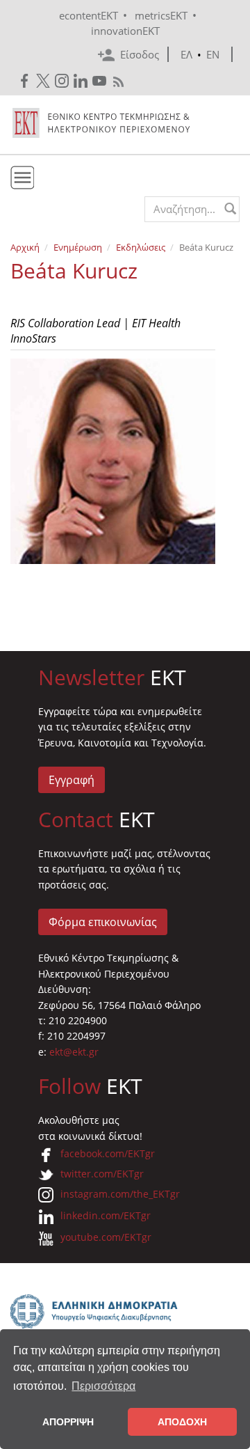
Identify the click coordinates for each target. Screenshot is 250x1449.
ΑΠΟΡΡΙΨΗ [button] (68, 1421)
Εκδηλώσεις (140, 247)
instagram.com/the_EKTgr (120, 1193)
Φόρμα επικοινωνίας (103, 922)
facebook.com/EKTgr (107, 1153)
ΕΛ (186, 54)
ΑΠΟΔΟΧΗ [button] (182, 1421)
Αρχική (25, 247)
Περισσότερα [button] (103, 1386)
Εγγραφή (71, 780)
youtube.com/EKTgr (105, 1237)
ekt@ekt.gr (74, 1051)
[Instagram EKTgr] (63, 81)
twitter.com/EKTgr (102, 1173)
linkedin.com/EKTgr (105, 1215)
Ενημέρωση (77, 247)
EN (212, 54)
